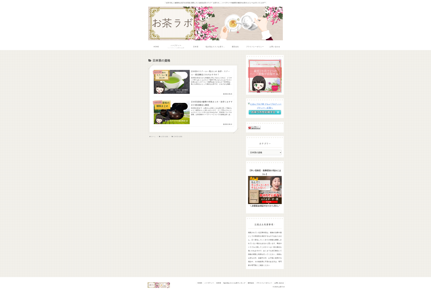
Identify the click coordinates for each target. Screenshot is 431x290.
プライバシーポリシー (264, 283)
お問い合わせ (279, 283)
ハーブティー (209, 283)
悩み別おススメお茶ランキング (234, 283)
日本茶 (218, 283)
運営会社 (251, 283)
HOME (199, 283)
